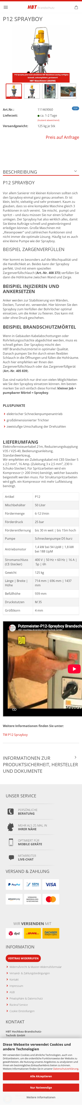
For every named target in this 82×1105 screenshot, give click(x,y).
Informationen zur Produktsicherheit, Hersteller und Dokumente (40, 764)
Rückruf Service (19, 1005)
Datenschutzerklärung (65, 1068)
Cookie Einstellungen (22, 1011)
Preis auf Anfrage (62, 137)
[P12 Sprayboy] (41, 53)
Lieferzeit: (10, 115)
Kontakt (14, 979)
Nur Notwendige (41, 1087)
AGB (12, 992)
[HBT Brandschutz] (41, 7)
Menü (5, 7)
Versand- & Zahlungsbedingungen (30, 973)
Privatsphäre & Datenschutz (26, 998)
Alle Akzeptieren (41, 1076)
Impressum (16, 986)
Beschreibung (20, 172)
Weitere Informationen (41, 1097)
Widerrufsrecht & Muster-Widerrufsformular (36, 967)
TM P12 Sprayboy (15, 735)
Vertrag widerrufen (23, 958)
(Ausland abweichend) (48, 120)
